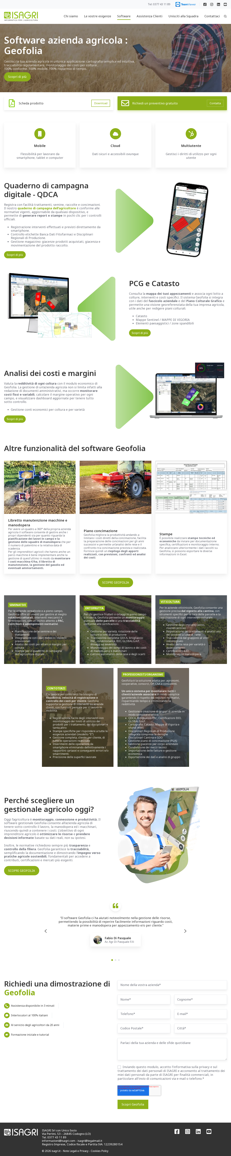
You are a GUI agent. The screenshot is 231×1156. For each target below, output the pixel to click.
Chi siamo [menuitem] (71, 16)
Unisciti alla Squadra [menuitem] (183, 16)
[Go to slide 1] (112, 960)
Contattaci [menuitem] (212, 16)
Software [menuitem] (124, 16)
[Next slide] (185, 931)
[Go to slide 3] (119, 960)
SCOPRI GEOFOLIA (115, 582)
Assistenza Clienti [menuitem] (149, 16)
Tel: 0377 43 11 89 (159, 4)
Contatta (215, 103)
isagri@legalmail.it (90, 1141)
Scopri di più (17, 77)
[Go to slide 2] (115, 960)
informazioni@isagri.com (58, 1141)
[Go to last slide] (46, 931)
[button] (225, 16)
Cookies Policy (99, 1151)
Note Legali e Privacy (75, 1151)
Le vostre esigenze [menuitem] (97, 16)
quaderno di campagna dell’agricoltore (47, 208)
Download (100, 103)
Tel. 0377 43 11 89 (54, 1137)
